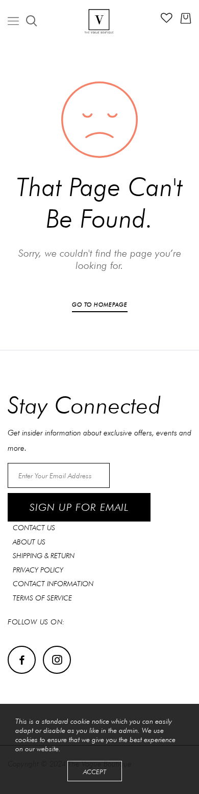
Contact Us (34, 528)
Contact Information (53, 584)
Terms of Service (42, 598)
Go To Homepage (100, 304)
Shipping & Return (43, 556)
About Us (29, 542)
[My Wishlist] (166, 20)
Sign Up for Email (79, 507)
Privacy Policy (38, 570)
